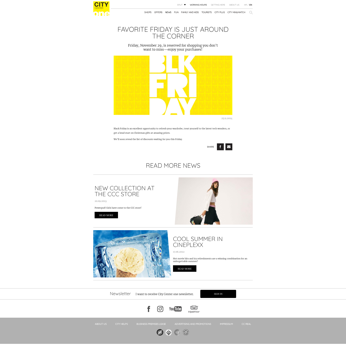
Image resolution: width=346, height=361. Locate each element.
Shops (148, 12)
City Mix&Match (236, 12)
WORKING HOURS (198, 5)
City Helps (121, 323)
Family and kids (190, 12)
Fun (176, 12)
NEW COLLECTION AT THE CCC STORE (124, 191)
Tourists (207, 12)
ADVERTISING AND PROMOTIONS (193, 323)
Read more (106, 215)
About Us (234, 5)
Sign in (218, 294)
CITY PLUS (219, 12)
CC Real (246, 323)
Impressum (226, 323)
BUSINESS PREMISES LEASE (151, 323)
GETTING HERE (218, 5)
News (168, 12)
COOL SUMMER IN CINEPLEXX (198, 241)
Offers (158, 12)
